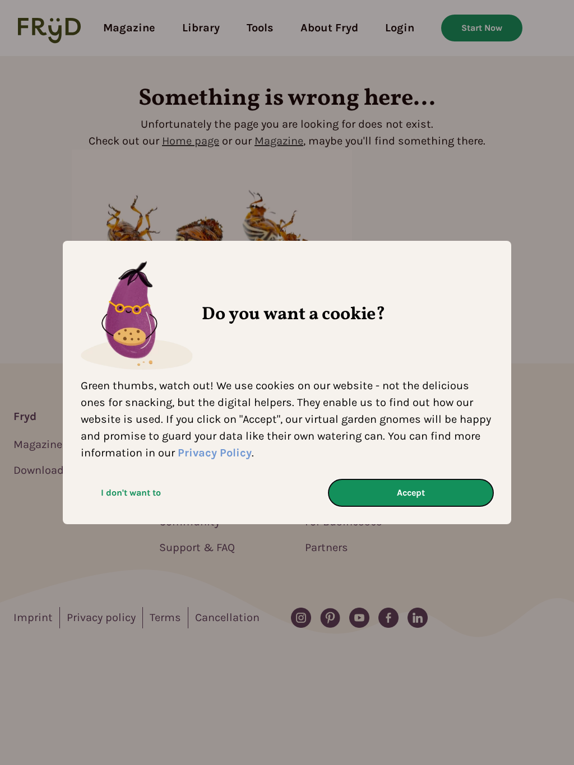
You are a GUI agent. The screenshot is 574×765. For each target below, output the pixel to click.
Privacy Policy (215, 452)
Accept (411, 492)
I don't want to (131, 492)
